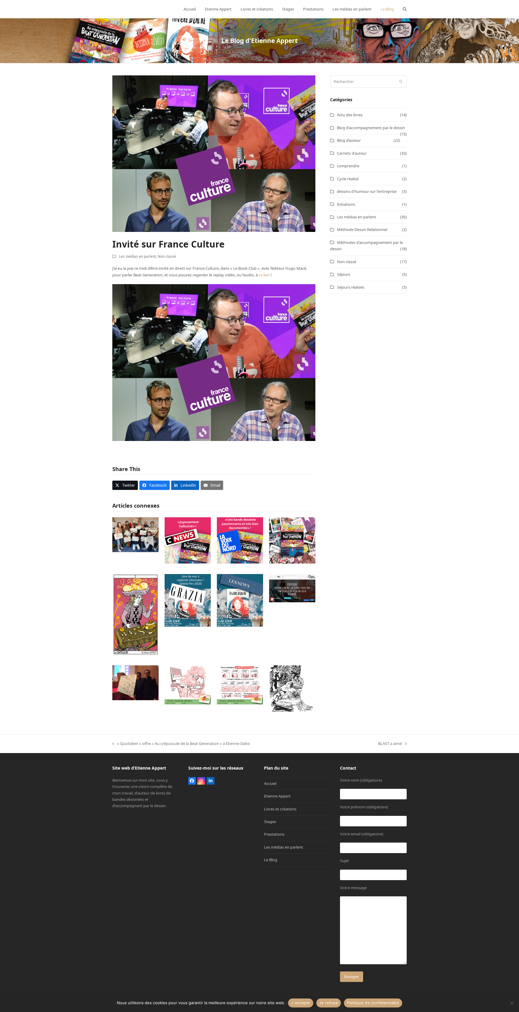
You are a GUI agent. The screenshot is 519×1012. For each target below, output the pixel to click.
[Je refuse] (511, 1003)
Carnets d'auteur (352, 153)
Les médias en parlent (137, 256)
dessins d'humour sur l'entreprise (366, 191)
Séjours (343, 274)
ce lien (264, 275)
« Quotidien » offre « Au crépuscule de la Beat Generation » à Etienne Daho (181, 744)
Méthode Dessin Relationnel (362, 229)
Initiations (346, 204)
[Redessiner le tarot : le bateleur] (135, 614)
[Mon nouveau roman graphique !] (292, 540)
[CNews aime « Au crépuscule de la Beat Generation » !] (188, 540)
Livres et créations (280, 809)
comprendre (348, 166)
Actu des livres (350, 114)
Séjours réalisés (350, 287)
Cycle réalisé (348, 178)
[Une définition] (240, 684)
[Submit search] (400, 82)
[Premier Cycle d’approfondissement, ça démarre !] (135, 534)
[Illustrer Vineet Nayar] (135, 682)
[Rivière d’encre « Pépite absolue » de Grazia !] (188, 600)
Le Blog (270, 859)
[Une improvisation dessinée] (292, 688)
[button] (404, 9)
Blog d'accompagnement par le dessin (371, 127)
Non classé (167, 256)
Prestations (274, 834)
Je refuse (328, 1002)
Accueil (270, 783)
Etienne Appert (277, 796)
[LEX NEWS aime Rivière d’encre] (240, 600)
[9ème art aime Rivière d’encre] (292, 588)
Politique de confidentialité (373, 1002)
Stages (270, 821)
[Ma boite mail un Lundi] (188, 684)
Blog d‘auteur (349, 140)
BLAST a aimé (390, 744)
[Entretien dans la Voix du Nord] (240, 540)
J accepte (300, 1002)
